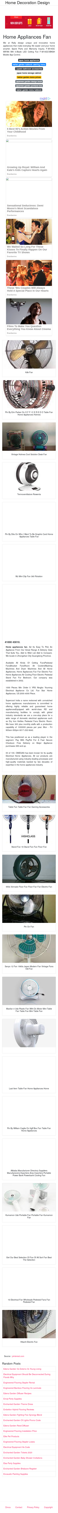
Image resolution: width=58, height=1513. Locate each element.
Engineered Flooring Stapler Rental (19, 1382)
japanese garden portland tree (29, 85)
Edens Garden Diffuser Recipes (17, 1393)
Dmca (8, 1507)
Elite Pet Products (11, 1436)
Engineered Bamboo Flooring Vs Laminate (22, 1388)
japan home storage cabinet (29, 73)
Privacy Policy (33, 1507)
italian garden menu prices (29, 77)
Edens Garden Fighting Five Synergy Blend (22, 1414)
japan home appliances (29, 60)
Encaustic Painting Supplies (15, 1474)
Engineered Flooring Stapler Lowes (19, 1441)
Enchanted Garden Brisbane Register (20, 1468)
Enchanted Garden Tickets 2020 (17, 1452)
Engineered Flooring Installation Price (20, 1431)
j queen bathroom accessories (29, 68)
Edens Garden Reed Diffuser (16, 1425)
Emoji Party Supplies (12, 1398)
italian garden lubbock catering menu (29, 64)
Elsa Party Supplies (12, 1463)
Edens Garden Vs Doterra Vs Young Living (22, 1368)
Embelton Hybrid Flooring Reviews (18, 1409)
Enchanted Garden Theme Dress (18, 1404)
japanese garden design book (29, 81)
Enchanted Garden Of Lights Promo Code (22, 1420)
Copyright (48, 1507)
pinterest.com (18, 1356)
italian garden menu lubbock (29, 90)
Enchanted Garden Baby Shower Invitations (22, 1457)
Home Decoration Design (27, 2)
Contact (18, 1507)
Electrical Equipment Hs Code (16, 1447)
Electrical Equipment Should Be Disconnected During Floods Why (26, 1376)
